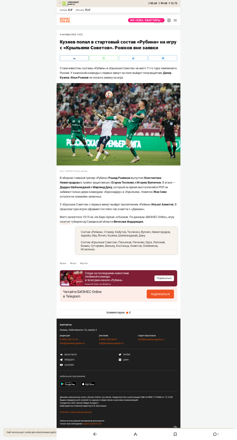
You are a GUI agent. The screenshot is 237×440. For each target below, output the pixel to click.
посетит (65, 221)
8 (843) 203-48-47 (108, 339)
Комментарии (119, 312)
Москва (80, 10)
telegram (69, 359)
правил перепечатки (92, 424)
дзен (126, 359)
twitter (126, 354)
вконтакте (70, 354)
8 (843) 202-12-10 (69, 339)
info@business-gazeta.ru (72, 343)
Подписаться (164, 278)
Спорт (73, 263)
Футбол (84, 263)
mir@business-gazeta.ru (111, 343)
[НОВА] (145, 20)
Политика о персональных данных (76, 412)
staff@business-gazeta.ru (151, 339)
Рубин (63, 263)
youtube (69, 364)
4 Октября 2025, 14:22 (71, 34)
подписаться (160, 294)
